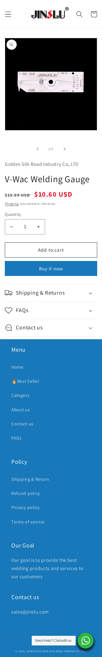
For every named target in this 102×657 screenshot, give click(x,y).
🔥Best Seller (25, 381)
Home (17, 367)
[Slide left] (37, 149)
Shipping (11, 203)
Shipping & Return (30, 479)
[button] (8, 14)
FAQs (16, 438)
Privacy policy (25, 507)
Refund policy (25, 493)
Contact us (22, 424)
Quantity (13, 214)
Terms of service (28, 522)
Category (20, 395)
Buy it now (51, 268)
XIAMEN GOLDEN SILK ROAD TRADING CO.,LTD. (57, 651)
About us (20, 410)
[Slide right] (64, 149)
